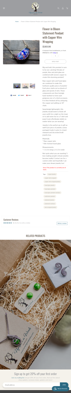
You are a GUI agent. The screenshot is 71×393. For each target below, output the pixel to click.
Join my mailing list (17, 378)
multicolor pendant (50, 196)
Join (64, 385)
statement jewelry (49, 200)
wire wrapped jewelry (50, 207)
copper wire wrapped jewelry (52, 181)
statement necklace (50, 203)
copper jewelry (52, 174)
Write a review (62, 223)
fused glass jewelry (50, 185)
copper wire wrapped (50, 178)
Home (17, 21)
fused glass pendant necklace (52, 192)
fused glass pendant (50, 189)
